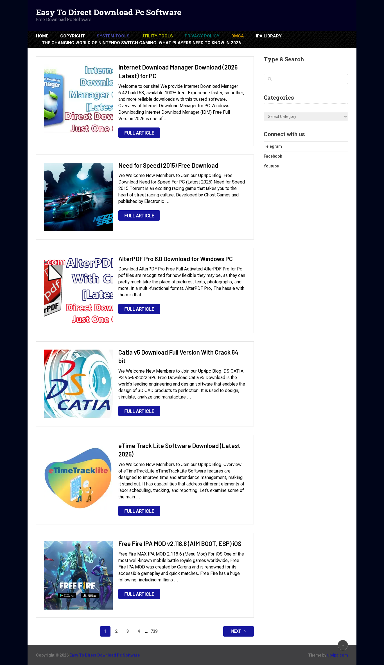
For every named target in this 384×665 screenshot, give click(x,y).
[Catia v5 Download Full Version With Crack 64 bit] (78, 384)
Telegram (273, 146)
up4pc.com (337, 655)
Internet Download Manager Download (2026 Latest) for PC (178, 71)
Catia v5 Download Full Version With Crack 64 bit (178, 356)
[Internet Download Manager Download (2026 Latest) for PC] (78, 98)
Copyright (72, 36)
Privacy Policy (202, 36)
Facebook (273, 156)
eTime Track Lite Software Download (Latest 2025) (179, 450)
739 (154, 631)
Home (42, 36)
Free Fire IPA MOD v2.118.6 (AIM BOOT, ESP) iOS (179, 543)
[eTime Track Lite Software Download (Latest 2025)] (78, 477)
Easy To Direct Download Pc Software (108, 12)
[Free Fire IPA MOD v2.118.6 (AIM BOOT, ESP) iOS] (78, 575)
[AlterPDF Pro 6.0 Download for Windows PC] (78, 290)
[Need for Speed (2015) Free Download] (78, 197)
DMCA (237, 36)
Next (236, 631)
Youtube (271, 166)
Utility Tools (157, 36)
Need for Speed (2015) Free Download (168, 165)
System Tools (113, 36)
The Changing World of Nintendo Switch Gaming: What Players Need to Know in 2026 (141, 42)
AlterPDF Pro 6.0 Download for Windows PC (175, 258)
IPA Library (269, 36)
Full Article (139, 133)
